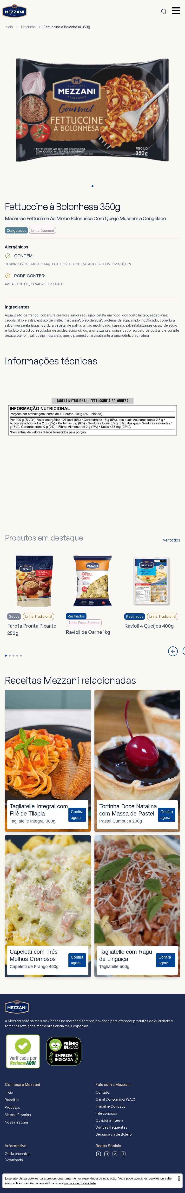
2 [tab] (10, 656)
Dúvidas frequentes (111, 1127)
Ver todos (171, 540)
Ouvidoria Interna (109, 1120)
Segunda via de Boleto (114, 1134)
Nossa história (16, 1122)
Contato (102, 1092)
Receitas (12, 1100)
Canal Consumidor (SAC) (115, 1099)
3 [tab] (13, 656)
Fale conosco (106, 1113)
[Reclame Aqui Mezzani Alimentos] (23, 1051)
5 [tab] (21, 656)
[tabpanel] (92, 113)
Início (9, 27)
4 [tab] (17, 656)
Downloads (14, 1160)
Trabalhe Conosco (111, 1106)
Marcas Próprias (18, 1115)
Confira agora (77, 815)
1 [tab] (92, 186)
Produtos (28, 27)
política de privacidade (80, 1183)
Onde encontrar (18, 1154)
